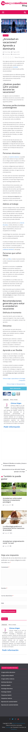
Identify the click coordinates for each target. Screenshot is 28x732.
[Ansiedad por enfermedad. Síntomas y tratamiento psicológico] (14, 483)
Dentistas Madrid (5, 685)
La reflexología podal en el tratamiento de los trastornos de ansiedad (13, 528)
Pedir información (15, 388)
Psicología (5, 35)
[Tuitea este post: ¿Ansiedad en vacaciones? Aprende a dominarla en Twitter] (14, 394)
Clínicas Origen (7, 52)
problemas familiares (8, 249)
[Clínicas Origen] (7, 404)
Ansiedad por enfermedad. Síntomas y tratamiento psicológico (12, 500)
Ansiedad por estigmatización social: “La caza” (13, 542)
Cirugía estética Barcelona (8, 672)
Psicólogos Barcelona (7, 688)
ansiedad (15, 67)
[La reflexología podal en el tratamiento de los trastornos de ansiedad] (14, 512)
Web (2, 603)
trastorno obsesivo (14, 157)
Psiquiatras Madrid (6, 695)
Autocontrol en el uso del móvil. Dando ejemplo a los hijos (13, 470)
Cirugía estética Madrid (7, 675)
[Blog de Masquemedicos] (14, 1)
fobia (9, 259)
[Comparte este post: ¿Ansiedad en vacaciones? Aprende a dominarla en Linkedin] (9, 394)
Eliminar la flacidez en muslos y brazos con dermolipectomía (15, 464)
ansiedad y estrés (16, 54)
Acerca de (6, 399)
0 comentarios (7, 54)
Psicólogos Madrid (6, 692)
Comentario (5, 567)
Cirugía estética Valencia (7, 679)
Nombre (4, 588)
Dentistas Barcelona (6, 682)
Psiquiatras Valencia (6, 698)
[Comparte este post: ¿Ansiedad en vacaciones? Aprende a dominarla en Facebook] (5, 394)
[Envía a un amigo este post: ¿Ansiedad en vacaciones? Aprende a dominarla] (18, 394)
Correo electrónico (7, 596)
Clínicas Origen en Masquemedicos (16, 384)
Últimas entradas (14, 399)
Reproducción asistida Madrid (9, 701)
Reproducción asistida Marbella (9, 705)
